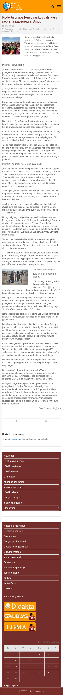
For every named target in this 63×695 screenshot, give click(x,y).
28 (8, 679)
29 (16, 679)
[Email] (46, 421)
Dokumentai (10, 536)
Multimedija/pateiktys (14, 567)
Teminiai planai (11, 573)
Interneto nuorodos (13, 557)
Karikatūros (10, 583)
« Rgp (7, 685)
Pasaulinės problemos (42, 29)
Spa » (15, 685)
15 (16, 667)
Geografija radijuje (13, 531)
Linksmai (8, 588)
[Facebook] (16, 421)
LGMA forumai (11, 471)
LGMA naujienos (12, 466)
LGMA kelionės (11, 492)
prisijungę (16, 439)
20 (56, 667)
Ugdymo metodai (12, 552)
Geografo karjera (12, 497)
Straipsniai (14, 31)
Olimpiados (10, 476)
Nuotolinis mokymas (14, 526)
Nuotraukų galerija (13, 596)
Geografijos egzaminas (16, 546)
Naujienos (27, 29)
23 (23, 673)
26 (48, 673)
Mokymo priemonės (14, 487)
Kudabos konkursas (14, 482)
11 (39, 660)
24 (30, 673)
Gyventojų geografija (13, 29)
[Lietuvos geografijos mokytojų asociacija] (13, 6)
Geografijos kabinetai (15, 541)
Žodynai (8, 578)
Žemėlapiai (9, 562)
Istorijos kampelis (13, 503)
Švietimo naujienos (14, 461)
